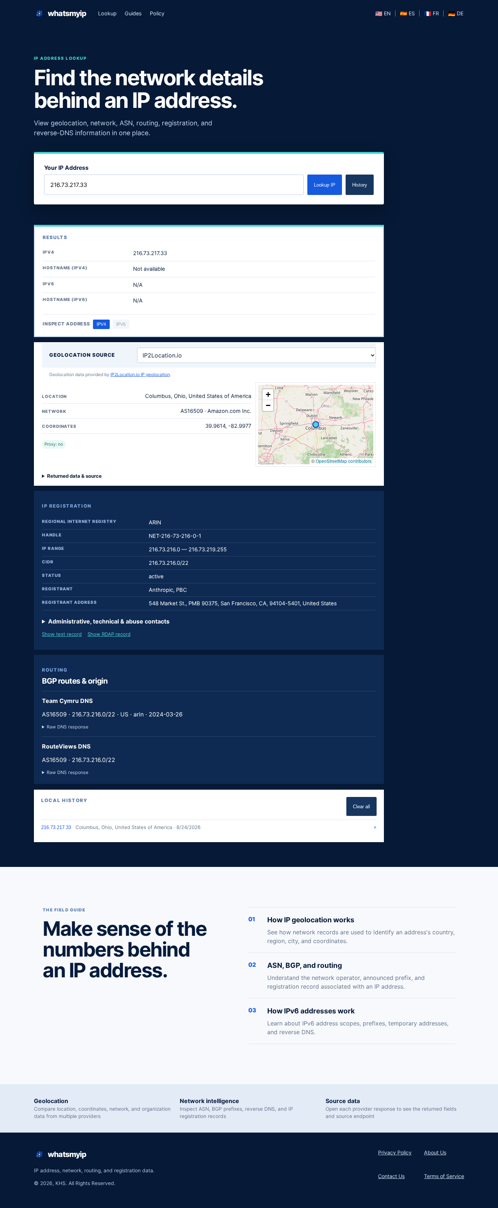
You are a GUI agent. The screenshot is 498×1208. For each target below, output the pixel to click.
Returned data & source (74, 476)
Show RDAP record (109, 634)
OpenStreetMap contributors (343, 461)
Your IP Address (66, 167)
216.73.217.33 (56, 827)
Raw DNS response (67, 727)
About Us (435, 1152)
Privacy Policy (395, 1152)
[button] (267, 394)
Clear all (361, 806)
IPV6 (121, 324)
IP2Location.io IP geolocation (140, 374)
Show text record (62, 634)
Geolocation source (82, 355)
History (359, 185)
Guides (133, 13)
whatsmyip (67, 13)
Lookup (107, 13)
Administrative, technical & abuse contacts (109, 621)
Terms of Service (444, 1176)
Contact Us (391, 1176)
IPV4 (101, 324)
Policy (157, 13)
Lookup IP (324, 185)
